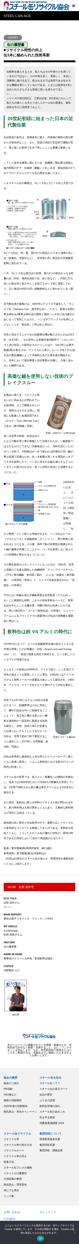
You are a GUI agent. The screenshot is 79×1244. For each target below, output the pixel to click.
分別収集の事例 (13, 1178)
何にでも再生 (11, 1190)
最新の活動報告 (13, 1100)
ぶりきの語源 (47, 1100)
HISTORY (13, 37)
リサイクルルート (14, 1150)
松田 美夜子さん (13, 930)
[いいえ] (74, 1232)
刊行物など (10, 1094)
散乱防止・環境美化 (15, 1184)
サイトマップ (48, 1212)
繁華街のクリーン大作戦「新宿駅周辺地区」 (29, 956)
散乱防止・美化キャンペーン (20, 1111)
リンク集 (9, 1195)
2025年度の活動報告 (16, 1106)
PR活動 (8, 1088)
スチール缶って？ (50, 1083)
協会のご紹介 (11, 1083)
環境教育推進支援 (50, 1139)
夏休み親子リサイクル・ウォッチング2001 (28, 916)
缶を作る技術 (47, 1117)
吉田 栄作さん (12, 902)
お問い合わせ (12, 1212)
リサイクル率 (11, 1139)
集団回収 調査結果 (51, 1150)
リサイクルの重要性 (15, 1173)
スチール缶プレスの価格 (18, 1167)
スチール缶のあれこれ (52, 1111)
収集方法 (9, 1161)
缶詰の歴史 (46, 1094)
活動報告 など (12, 968)
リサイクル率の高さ (15, 1156)
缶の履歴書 (10, 944)
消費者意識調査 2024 (52, 1123)
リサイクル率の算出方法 (18, 1144)
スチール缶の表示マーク (54, 1088)
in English (9, 1218)
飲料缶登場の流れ (50, 1106)
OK (40, 1238)
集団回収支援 (47, 1144)
